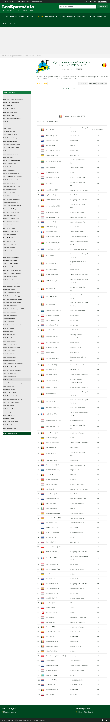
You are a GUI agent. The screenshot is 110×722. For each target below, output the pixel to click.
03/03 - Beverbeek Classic (10, 134)
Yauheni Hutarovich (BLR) (53, 242)
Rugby (29, 16)
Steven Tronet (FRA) (51, 558)
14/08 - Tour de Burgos (9, 334)
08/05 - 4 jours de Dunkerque (10, 254)
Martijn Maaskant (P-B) (52, 177)
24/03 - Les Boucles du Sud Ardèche (12, 176)
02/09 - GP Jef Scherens (9, 376)
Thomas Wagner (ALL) (52, 479)
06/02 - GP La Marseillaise (10, 96)
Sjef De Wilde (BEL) (51, 387)
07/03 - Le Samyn (7, 150)
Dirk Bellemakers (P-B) (52, 665)
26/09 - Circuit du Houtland (10, 408)
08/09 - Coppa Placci (8, 386)
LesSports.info (10, 7)
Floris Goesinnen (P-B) (52, 593)
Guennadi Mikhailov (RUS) (53, 547)
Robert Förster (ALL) (51, 651)
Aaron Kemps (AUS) (51, 537)
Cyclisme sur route (16, 56)
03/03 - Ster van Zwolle (9, 131)
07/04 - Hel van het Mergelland (11, 208)
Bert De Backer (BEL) (51, 263)
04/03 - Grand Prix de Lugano (11, 138)
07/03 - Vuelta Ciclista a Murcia (11, 147)
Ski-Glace (90, 16)
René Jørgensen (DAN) (52, 315)
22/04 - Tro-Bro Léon (8, 238)
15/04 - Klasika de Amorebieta (11, 221)
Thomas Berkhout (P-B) (52, 465)
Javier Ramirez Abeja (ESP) (53, 513)
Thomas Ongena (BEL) (52, 274)
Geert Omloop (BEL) (51, 503)
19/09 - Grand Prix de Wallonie (11, 396)
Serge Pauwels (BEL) (51, 393)
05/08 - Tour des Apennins (10, 315)
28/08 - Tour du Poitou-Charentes (12, 367)
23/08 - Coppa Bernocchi (9, 357)
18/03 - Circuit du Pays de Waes (11, 160)
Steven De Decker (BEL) (52, 551)
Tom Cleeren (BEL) (51, 288)
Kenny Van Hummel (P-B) (53, 150)
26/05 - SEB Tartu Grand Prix (10, 263)
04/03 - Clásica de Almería (10, 141)
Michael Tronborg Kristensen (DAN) (56, 656)
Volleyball (80, 16)
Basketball (60, 16)
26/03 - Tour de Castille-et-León (11, 186)
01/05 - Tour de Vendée (9, 247)
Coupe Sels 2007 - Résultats (33, 56)
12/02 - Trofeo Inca (8, 105)
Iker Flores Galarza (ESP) (53, 588)
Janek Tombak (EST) (51, 167)
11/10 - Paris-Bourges (9, 415)
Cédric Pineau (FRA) (51, 414)
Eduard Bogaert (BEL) (52, 190)
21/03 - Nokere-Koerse (9, 170)
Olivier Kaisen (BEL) (51, 460)
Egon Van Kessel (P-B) (52, 670)
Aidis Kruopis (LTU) (51, 183)
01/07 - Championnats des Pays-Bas (12, 299)
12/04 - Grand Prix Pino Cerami (11, 218)
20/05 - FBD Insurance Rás (10, 260)
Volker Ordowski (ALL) (52, 438)
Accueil (5, 16)
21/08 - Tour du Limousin (9, 337)
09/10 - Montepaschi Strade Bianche (12, 412)
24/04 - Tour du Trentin (9, 241)
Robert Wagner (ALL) (52, 155)
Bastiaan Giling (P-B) (51, 352)
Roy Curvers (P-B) (51, 195)
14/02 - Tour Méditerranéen (10, 112)
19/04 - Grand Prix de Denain (10, 231)
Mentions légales (9, 712)
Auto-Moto (49, 16)
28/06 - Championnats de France (11, 292)
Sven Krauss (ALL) (51, 574)
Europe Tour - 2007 (9, 93)
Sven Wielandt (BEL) (51, 447)
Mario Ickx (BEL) (50, 627)
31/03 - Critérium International (10, 196)
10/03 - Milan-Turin (8, 157)
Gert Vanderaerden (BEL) (53, 199)
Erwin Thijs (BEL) (50, 603)
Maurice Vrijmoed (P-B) (52, 484)
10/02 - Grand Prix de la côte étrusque (13, 99)
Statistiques (83, 83)
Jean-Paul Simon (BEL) (52, 381)
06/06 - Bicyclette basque (9, 279)
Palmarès (92, 83)
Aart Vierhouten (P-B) (52, 325)
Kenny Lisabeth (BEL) (52, 255)
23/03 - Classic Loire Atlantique (11, 173)
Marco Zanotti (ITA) (51, 508)
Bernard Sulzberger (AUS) (53, 249)
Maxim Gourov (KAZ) (51, 675)
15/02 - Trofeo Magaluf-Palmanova (12, 118)
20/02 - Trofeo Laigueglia (9, 121)
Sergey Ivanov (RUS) (51, 607)
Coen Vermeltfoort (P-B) (52, 498)
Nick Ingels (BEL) (50, 636)
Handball (70, 16)
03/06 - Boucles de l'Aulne (10, 276)
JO (15, 23)
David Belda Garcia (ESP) (53, 632)
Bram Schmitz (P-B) (51, 598)
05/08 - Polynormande (9, 318)
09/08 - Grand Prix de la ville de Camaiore (14, 325)
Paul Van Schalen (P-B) (52, 217)
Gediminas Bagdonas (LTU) (53, 161)
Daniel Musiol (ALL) (51, 227)
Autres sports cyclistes (10, 433)
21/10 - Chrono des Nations (10, 428)
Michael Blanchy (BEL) (52, 336)
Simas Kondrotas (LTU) (52, 426)
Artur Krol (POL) (50, 622)
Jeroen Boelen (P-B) (51, 494)
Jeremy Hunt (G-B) (51, 145)
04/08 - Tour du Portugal (9, 312)
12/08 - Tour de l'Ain (8, 331)
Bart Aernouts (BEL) (51, 365)
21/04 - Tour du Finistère (9, 234)
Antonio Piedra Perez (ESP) (53, 518)
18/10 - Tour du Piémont (9, 425)
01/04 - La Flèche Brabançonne (11, 199)
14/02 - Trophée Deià (8, 115)
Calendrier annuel (23, 1)
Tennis (21, 16)
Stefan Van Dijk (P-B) (51, 136)
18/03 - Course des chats (9, 163)
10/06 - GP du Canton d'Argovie (11, 283)
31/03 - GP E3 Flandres (9, 192)
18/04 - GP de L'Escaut (9, 228)
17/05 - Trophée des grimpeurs (11, 257)
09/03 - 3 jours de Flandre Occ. (11, 154)
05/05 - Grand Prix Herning (10, 250)
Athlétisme (101, 16)
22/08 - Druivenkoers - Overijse (11, 347)
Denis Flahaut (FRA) (51, 231)
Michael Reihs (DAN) (51, 269)
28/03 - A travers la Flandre (10, 189)
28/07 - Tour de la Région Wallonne (12, 302)
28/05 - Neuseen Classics (10, 267)
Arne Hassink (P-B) (51, 617)
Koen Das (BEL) (50, 489)
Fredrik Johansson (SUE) (53, 469)
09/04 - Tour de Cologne (9, 215)
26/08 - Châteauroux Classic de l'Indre (13, 363)
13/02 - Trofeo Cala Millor (9, 109)
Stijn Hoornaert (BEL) (52, 583)
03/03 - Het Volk (7, 128)
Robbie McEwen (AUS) (52, 140)
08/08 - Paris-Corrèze (9, 321)
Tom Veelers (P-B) (51, 222)
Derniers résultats (37, 1)
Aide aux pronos (9, 1)
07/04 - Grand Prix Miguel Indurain (12, 205)
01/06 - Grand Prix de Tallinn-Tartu (12, 270)
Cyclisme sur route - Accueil (12, 88)
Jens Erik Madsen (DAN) (52, 342)
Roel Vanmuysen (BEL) (52, 358)
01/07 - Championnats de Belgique (12, 296)
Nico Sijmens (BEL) (51, 374)
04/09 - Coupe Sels (8, 379)
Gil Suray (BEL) (50, 474)
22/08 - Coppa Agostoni (9, 350)
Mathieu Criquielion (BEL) (53, 569)
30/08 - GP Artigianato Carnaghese (12, 370)
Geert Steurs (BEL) (51, 330)
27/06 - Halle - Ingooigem (9, 289)
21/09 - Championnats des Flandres (12, 399)
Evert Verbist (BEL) (51, 401)
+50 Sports (7, 23)
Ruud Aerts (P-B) (50, 660)
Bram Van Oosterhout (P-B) (53, 420)
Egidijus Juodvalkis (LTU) (53, 206)
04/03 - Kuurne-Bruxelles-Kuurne (11, 144)
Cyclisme (38, 16)
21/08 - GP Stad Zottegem (10, 344)
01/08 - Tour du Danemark (10, 305)
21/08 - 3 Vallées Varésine (10, 341)
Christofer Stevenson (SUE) (53, 310)
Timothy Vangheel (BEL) (53, 532)
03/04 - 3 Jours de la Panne (10, 202)
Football (13, 16)
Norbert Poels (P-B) (51, 523)
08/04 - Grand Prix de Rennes (11, 212)
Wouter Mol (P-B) (51, 685)
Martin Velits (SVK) (51, 542)
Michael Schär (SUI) (51, 612)
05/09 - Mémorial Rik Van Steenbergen (13, 383)
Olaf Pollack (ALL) (51, 369)
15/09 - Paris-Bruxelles (9, 389)
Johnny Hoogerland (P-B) (53, 212)
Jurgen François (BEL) (52, 433)
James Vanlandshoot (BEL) (53, 236)
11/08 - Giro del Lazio (8, 328)
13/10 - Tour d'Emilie (8, 418)
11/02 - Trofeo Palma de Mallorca (11, 102)
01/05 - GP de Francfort (9, 244)
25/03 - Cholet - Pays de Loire (11, 179)
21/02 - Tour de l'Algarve (9, 125)
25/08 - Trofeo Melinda (9, 360)
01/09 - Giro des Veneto (9, 373)
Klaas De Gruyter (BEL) (52, 646)
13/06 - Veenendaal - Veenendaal (11, 286)
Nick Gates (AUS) (50, 579)
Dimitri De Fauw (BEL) (52, 281)
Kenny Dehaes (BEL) (51, 129)
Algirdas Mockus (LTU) (52, 454)
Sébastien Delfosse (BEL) (53, 442)
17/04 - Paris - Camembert (10, 225)
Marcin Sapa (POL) (51, 694)
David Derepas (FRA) (51, 296)
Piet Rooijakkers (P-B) (52, 527)
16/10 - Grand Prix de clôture (10, 421)
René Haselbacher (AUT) (52, 172)
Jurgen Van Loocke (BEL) (53, 347)
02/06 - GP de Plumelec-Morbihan (12, 273)
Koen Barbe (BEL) (51, 304)
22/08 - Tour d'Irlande (8, 354)
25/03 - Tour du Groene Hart (10, 183)
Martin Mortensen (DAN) (52, 564)
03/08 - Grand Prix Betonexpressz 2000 (13, 308)
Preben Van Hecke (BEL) (52, 641)
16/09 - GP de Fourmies (9, 392)
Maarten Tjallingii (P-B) (52, 320)
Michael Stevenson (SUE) (53, 407)
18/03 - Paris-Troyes (8, 167)
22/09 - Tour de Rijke (8, 405)
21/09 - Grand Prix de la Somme (11, 402)
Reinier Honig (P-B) (51, 680)
